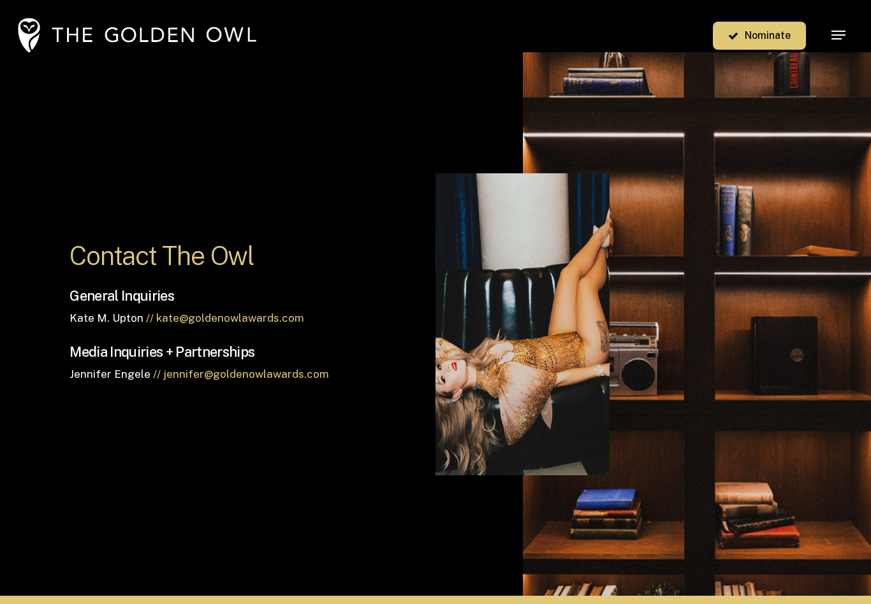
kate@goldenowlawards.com (230, 318)
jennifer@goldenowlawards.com (246, 374)
